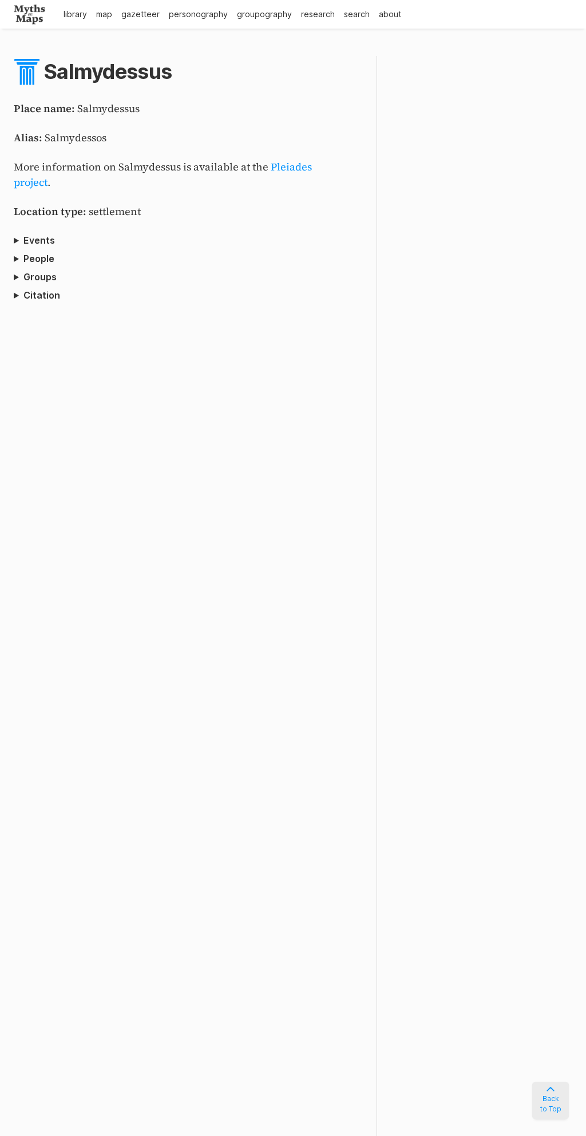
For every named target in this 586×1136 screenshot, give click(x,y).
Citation (41, 295)
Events (39, 240)
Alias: (29, 137)
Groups (40, 277)
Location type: (51, 211)
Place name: (45, 108)
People (38, 258)
